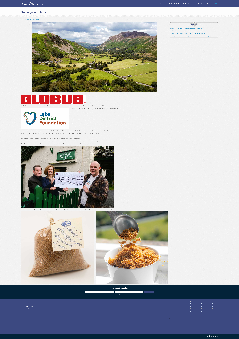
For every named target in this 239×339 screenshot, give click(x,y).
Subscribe (149, 291)
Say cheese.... (173, 38)
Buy (161, 3)
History (175, 3)
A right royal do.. (174, 30)
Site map (46, 336)
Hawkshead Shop (203, 3)
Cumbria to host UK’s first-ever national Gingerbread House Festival (186, 28)
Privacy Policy (131, 294)
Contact (193, 3)
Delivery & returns (26, 303)
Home (23, 19)
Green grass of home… (38, 19)
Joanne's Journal (184, 3)
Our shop (168, 3)
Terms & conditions (26, 308)
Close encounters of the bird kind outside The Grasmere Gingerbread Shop (187, 33)
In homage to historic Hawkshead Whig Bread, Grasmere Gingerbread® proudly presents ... (191, 36)
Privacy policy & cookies (27, 306)
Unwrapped (28, 19)
